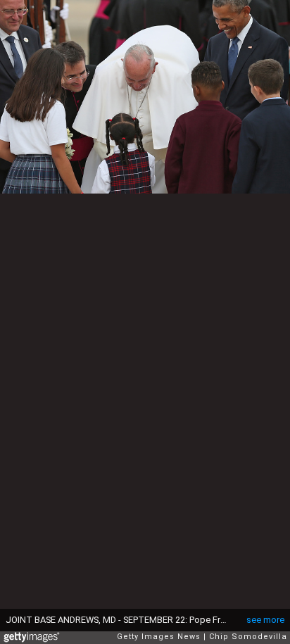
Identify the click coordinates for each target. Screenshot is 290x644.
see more (265, 619)
